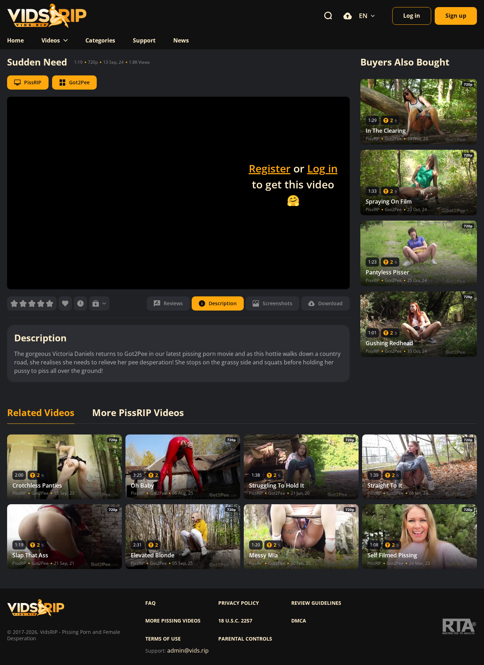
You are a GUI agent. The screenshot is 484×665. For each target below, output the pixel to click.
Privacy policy (238, 603)
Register (270, 168)
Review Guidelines (316, 603)
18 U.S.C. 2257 (235, 621)
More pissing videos (173, 621)
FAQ (150, 603)
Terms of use (163, 639)
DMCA (298, 621)
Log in (322, 168)
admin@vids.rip (188, 650)
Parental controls (245, 639)
